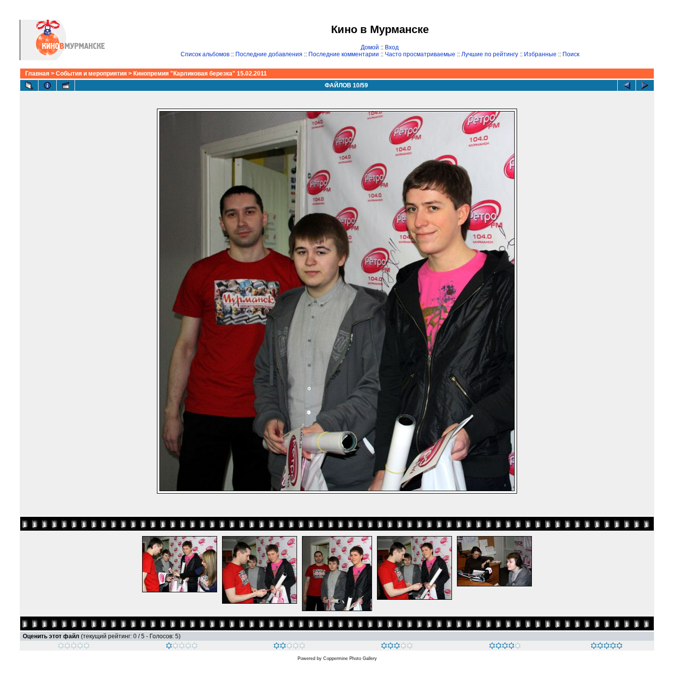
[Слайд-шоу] (66, 85)
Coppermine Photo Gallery (350, 658)
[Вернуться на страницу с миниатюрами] (29, 85)
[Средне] (289, 647)
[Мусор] (74, 647)
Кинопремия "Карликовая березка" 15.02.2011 (200, 73)
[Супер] (607, 647)
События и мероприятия (91, 73)
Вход (392, 47)
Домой (370, 47)
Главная (37, 73)
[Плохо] (182, 647)
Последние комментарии (343, 54)
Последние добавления (268, 54)
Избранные (540, 54)
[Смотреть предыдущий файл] (627, 85)
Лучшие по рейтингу (489, 54)
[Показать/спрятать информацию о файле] (47, 85)
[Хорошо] (397, 647)
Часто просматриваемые (420, 54)
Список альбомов (205, 54)
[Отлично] (505, 647)
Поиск (570, 54)
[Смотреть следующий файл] (645, 85)
